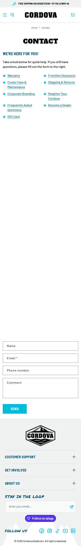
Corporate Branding (21, 93)
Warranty (13, 75)
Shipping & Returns (61, 82)
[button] (4, 15)
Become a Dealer (59, 105)
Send (15, 409)
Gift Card (13, 116)
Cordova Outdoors (33, 541)
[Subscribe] (71, 507)
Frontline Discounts (61, 75)
